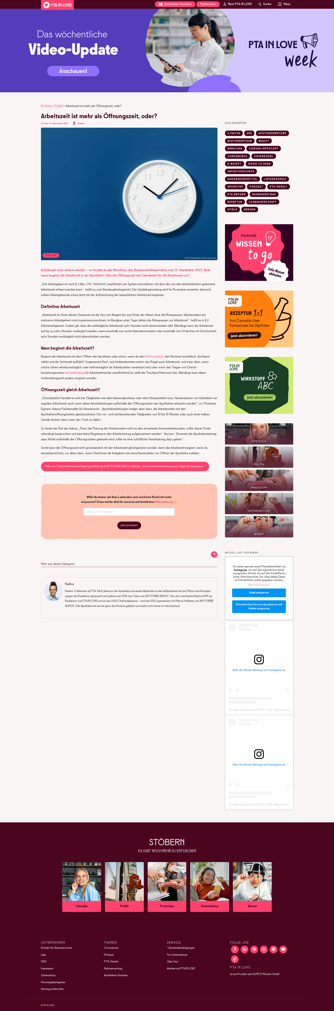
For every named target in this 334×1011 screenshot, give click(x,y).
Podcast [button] (256, 187)
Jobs (43, 955)
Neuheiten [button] (235, 187)
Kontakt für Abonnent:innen (56, 948)
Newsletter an (164, 502)
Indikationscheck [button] (240, 172)
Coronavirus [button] (237, 156)
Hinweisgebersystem (53, 982)
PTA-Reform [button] (236, 195)
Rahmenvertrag (113, 968)
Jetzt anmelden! (129, 525)
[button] (167, 50)
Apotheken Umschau (178, 4)
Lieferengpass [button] (275, 179)
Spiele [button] (232, 210)
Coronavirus (111, 948)
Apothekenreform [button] (272, 133)
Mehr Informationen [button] (259, 585)
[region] (167, 50)
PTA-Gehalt (111, 961)
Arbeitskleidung (75, 372)
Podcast (109, 955)
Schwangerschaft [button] (263, 202)
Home (48, 106)
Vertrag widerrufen (52, 989)
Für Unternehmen (177, 955)
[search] (265, 4)
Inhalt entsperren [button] (259, 593)
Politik (58, 106)
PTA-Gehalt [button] (278, 187)
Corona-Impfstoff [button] (263, 149)
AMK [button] (249, 133)
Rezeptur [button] (234, 202)
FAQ (43, 961)
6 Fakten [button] (233, 133)
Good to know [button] (259, 164)
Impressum (47, 968)
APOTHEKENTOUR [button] (239, 141)
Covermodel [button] (264, 156)
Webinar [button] (250, 210)
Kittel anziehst (154, 356)
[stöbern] (81, 887)
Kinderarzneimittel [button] (242, 179)
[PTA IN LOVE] (57, 5)
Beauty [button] (264, 141)
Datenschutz (48, 975)
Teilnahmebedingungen (181, 948)
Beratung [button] (234, 149)
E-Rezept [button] (234, 164)
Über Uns (172, 961)
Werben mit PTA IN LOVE (181, 968)
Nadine (81, 123)
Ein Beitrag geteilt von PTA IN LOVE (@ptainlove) (259, 709)
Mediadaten (208, 4)
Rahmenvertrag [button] (264, 195)
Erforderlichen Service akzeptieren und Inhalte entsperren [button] (259, 606)
